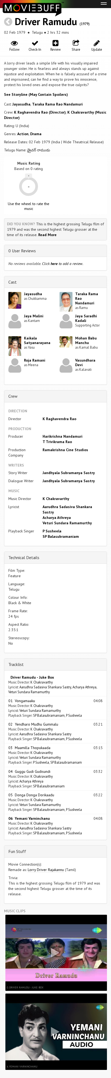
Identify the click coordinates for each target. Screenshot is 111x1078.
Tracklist (16, 664)
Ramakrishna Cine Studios (65, 449)
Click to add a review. (62, 263)
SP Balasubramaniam (61, 536)
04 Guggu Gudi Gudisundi (29, 771)
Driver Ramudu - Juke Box (31, 677)
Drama (35, 133)
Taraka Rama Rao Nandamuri (57, 104)
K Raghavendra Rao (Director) (40, 112)
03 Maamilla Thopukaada (29, 747)
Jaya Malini (33, 316)
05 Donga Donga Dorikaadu (31, 795)
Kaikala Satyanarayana (37, 340)
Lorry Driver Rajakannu (46, 869)
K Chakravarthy (56, 498)
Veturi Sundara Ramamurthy (67, 523)
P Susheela (52, 531)
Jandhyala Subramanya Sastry (69, 472)
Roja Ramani (34, 360)
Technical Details (23, 557)
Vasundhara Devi (85, 362)
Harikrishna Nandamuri (62, 436)
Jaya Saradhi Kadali (86, 318)
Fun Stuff (17, 851)
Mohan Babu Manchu (86, 340)
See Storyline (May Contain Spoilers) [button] (36, 94)
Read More (47, 234)
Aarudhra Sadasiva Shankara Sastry (45, 687)
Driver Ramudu (46, 21)
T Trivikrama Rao (57, 441)
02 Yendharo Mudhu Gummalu (33, 724)
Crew (13, 396)
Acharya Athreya (57, 517)
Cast (12, 282)
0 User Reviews (22, 250)
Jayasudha (21, 104)
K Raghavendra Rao (59, 418)
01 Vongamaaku (21, 700)
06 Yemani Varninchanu (29, 818)
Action (23, 133)
